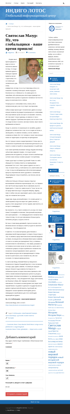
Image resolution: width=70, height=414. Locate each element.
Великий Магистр (56, 303)
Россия (58, 320)
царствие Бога (60, 372)
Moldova (51, 277)
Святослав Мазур (11, 315)
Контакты (39, 3)
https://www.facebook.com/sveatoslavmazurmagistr (20, 305)
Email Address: (11, 368)
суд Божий (20, 315)
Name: (8, 360)
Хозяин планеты (29, 315)
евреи (57, 339)
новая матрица (58, 346)
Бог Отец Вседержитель (54, 287)
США (56, 323)
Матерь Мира (51, 310)
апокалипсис (56, 336)
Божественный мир (56, 297)
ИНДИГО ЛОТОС (26, 10)
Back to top (35, 402)
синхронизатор (53, 368)
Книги (22, 3)
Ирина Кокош (60, 307)
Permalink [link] (11, 318)
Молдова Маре (54, 315)
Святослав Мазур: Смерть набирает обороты (55, 148)
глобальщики (17, 313)
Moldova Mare (58, 277)
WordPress (10, 410)
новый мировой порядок (29, 313)
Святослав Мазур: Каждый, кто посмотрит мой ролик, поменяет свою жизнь (55, 89)
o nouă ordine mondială (56, 279)
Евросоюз (54, 307)
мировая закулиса (52, 344)
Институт (8, 3)
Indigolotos (10, 52)
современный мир (52, 370)
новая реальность (53, 349)
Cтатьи (16, 3)
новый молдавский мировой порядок (56, 360)
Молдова (52, 312)
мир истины (57, 341)
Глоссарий (30, 3)
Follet (18, 410)
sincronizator (59, 282)
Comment (9, 347)
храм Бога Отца (52, 372)
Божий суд (51, 300)
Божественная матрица (56, 290)
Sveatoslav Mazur (55, 284)
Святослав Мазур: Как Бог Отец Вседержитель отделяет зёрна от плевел (56, 102)
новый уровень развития (54, 365)
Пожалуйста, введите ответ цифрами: (19, 383)
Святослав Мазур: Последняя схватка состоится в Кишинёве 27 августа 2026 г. (56, 159)
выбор (53, 339)
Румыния (51, 323)
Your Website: (10, 375)
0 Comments (32, 52)
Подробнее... (56, 211)
